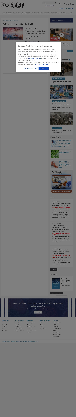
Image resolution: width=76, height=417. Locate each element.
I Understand (43, 68)
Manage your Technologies (31, 68)
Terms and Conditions (34, 58)
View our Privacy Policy (41, 64)
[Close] (59, 43)
